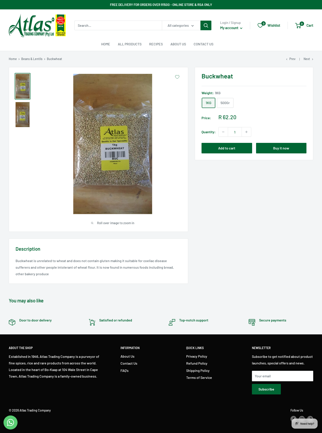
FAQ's (124, 370)
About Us (178, 44)
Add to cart (226, 148)
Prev (292, 59)
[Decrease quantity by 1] (223, 132)
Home (105, 44)
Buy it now (281, 148)
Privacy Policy (196, 356)
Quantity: (209, 132)
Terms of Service (199, 377)
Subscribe (266, 389)
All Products (130, 44)
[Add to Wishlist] (177, 77)
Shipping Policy (198, 370)
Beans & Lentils (31, 59)
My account (229, 27)
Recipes (156, 44)
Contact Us (203, 44)
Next (307, 59)
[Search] (205, 25)
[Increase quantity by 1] (246, 132)
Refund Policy (196, 363)
